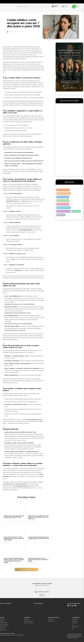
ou (56, 5)
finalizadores (74, 621)
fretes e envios (3, 630)
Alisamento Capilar (62, 204)
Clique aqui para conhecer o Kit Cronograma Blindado (18, 323)
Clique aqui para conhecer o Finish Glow (14, 330)
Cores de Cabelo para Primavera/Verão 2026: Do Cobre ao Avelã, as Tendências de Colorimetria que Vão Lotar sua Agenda (14, 560)
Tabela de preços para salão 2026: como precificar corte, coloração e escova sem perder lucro (38, 517)
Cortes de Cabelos (62, 197)
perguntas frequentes (28, 621)
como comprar (3, 626)
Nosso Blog (2, 619)
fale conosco (27, 619)
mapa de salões (3, 623)
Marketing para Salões (63, 193)
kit (72, 624)
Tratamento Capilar (63, 200)
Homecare (76, 211)
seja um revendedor (4, 624)
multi (73, 628)
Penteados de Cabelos (63, 207)
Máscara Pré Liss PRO (21, 484)
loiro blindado (75, 626)
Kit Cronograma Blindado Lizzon (21, 486)
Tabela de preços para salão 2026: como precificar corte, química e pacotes (14, 516)
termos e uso (2, 628)
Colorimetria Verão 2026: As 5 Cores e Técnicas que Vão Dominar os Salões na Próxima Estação (14, 538)
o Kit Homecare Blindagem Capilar (33, 419)
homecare (74, 623)
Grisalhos (60, 214)
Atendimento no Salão (63, 211)
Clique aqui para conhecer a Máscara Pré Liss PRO (17, 312)
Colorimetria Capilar (63, 189)
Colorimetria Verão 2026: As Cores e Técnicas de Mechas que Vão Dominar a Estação (38, 560)
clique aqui (42, 595)
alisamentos (74, 619)
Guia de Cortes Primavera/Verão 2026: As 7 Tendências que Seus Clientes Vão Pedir (38, 537)
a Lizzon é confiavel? (28, 623)
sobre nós (2, 621)
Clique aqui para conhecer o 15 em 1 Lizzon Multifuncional (19, 304)
